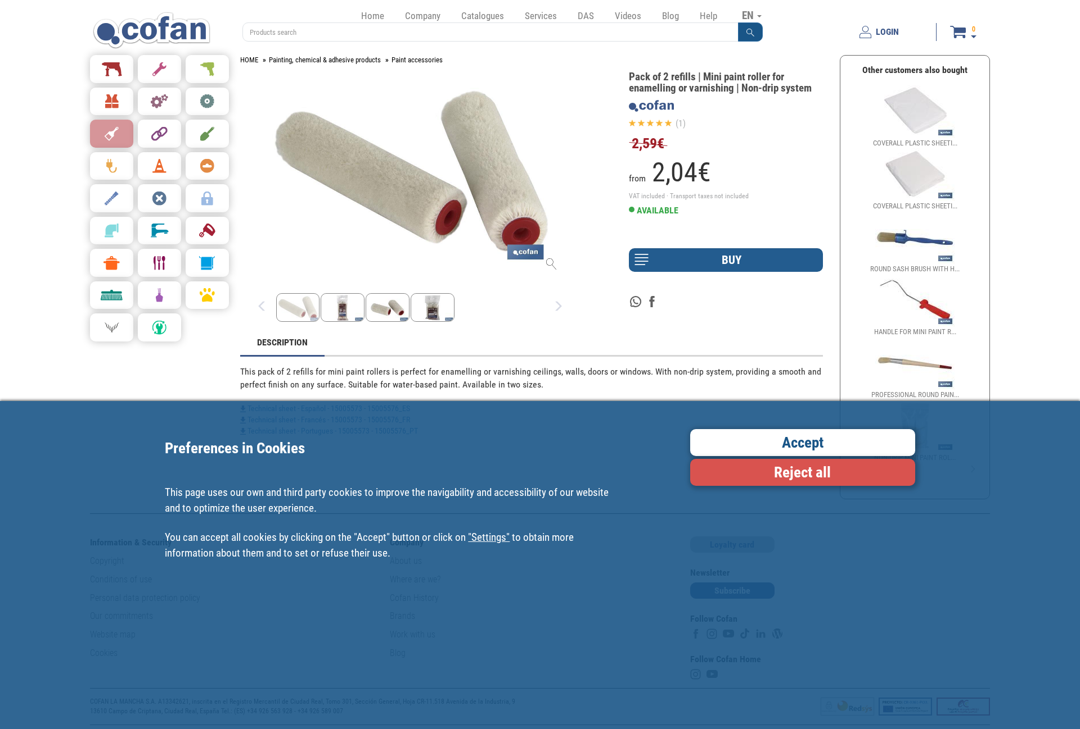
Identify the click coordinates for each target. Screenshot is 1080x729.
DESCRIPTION (282, 342)
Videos (628, 15)
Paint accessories (417, 60)
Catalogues (482, 15)
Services (541, 15)
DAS (586, 15)
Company (422, 15)
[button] (750, 32)
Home (372, 15)
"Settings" (489, 537)
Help (708, 15)
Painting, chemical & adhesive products (325, 60)
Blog (670, 15)
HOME (249, 60)
